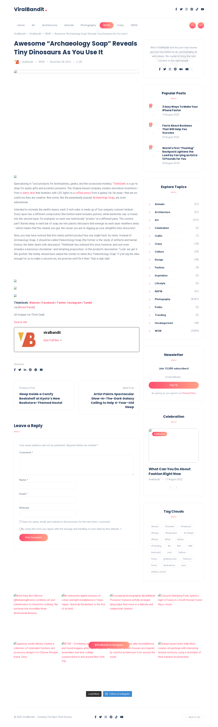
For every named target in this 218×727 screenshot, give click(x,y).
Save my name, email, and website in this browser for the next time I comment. (66, 521)
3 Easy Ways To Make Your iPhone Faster (180, 108)
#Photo (154, 539)
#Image (155, 533)
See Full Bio (51, 340)
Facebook (48, 302)
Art (33, 25)
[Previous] (170, 487)
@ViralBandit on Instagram (109, 645)
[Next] (176, 487)
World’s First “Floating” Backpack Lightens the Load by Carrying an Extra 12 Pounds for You (179, 153)
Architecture (49, 25)
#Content (169, 526)
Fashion (159, 267)
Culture (159, 251)
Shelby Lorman (158, 571)
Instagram (74, 302)
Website (34, 302)
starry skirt (28, 192)
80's (179, 546)
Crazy (120, 25)
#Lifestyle (188, 533)
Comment (26, 452)
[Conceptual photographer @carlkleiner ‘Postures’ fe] (133, 617)
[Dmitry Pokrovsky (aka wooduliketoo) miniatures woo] (133, 665)
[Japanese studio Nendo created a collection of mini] (37, 665)
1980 (190, 546)
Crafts (158, 235)
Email (23, 493)
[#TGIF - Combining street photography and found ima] (85, 665)
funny (154, 559)
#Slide (180, 539)
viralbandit (27, 61)
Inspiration (161, 275)
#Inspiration (171, 533)
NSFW (134, 25)
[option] (174, 455)
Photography (88, 25)
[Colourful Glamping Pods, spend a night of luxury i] (181, 617)
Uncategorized (164, 323)
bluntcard (156, 552)
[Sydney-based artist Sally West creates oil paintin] (181, 665)
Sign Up (174, 385)
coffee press (83, 192)
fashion (182, 552)
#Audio (155, 526)
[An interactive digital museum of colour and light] (85, 617)
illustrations (169, 565)
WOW (106, 25)
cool (169, 552)
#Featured (186, 526)
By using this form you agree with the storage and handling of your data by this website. (71, 528)
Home (21, 25)
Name (23, 479)
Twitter (61, 302)
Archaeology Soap (103, 197)
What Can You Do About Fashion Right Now (170, 471)
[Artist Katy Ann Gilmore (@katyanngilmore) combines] (37, 617)
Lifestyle (160, 283)
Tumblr (87, 302)
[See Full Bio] (61, 340)
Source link (20, 322)
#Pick (167, 539)
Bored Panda (26, 307)
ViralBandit (30, 9)
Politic (158, 307)
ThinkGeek (119, 183)
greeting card (169, 559)
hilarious (187, 559)
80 (169, 546)
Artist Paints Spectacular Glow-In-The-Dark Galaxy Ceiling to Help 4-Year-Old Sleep (112, 400)
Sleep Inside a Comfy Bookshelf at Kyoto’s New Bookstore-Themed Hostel (40, 398)
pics (184, 565)
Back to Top (194, 717)
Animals (69, 25)
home (154, 565)
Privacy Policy (189, 393)
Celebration (162, 228)
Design (159, 259)
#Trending (156, 546)
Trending (160, 315)
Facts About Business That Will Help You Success (177, 129)
